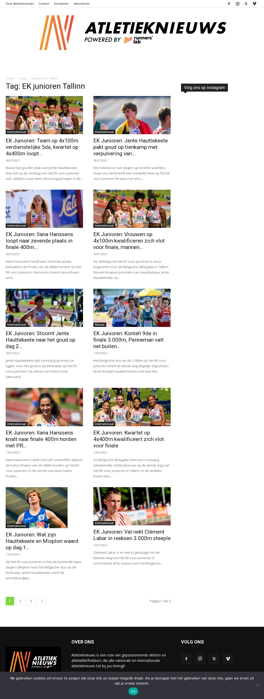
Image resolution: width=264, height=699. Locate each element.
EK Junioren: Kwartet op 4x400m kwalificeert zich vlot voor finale (128, 439)
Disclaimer (61, 3)
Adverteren (82, 3)
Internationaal (16, 132)
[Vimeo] (254, 3)
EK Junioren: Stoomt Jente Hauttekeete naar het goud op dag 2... (40, 339)
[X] (246, 3)
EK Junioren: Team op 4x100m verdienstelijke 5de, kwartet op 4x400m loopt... (42, 147)
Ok (133, 691)
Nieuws (100, 324)
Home (10, 78)
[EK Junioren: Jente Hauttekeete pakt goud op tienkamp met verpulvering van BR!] (132, 115)
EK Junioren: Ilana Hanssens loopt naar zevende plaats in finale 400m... (39, 240)
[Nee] (257, 685)
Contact (44, 3)
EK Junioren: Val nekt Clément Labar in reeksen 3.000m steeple (132, 535)
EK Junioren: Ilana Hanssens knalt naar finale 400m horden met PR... (41, 439)
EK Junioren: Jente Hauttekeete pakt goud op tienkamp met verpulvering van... (130, 147)
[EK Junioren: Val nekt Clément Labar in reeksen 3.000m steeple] (132, 506)
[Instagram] (237, 3)
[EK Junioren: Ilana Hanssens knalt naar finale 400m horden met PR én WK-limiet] (44, 407)
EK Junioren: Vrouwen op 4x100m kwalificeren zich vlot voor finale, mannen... (129, 240)
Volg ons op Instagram (204, 87)
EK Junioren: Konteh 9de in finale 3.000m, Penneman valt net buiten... (128, 339)
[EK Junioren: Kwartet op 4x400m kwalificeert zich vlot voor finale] (132, 407)
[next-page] (41, 601)
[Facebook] (229, 3)
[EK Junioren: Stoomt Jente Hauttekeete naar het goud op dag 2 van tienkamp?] (44, 308)
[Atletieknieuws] (132, 32)
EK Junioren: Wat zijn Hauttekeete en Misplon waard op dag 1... (42, 541)
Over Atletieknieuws (20, 3)
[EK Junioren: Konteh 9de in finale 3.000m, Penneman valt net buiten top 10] (132, 308)
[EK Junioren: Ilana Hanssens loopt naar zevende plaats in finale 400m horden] (44, 209)
